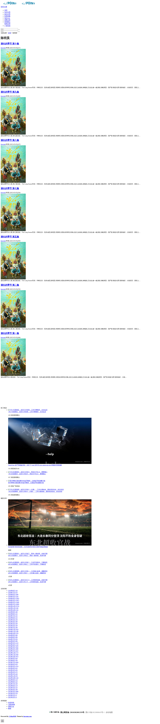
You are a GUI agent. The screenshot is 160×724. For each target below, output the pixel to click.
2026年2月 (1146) (13, 602)
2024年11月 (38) (13, 631)
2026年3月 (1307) (13, 600)
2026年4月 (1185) (13, 598)
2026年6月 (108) (13, 594)
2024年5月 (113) (13, 643)
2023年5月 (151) (13, 666)
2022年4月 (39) (13, 689)
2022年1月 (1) (12, 695)
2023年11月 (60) (13, 654)
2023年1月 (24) (13, 674)
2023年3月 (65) (13, 670)
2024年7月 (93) (13, 639)
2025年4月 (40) (13, 621)
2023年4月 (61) (13, 668)
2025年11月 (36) (13, 608)
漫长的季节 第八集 (10, 140)
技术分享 (7, 12)
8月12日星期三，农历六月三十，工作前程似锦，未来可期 (27, 582)
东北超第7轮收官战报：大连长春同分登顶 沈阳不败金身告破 (28, 547)
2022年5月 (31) (13, 687)
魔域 (9, 708)
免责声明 (11, 702)
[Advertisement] (60, 393)
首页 (5, 10)
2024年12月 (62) (13, 629)
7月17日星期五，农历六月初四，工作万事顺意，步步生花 (27, 412)
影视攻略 (7, 16)
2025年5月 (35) (13, 619)
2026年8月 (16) (13, 590)
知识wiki (7, 18)
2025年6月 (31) (13, 618)
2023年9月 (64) (13, 658)
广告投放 (7, 26)
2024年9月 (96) (13, 635)
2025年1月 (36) (13, 627)
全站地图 (109, 712)
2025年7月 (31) (13, 616)
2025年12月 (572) (13, 606)
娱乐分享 (7, 14)
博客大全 (11, 706)
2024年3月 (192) (13, 647)
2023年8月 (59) (13, 660)
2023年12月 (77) (13, 652)
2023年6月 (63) (13, 664)
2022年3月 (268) (13, 691)
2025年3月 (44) (13, 623)
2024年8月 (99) (13, 637)
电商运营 (7, 24)
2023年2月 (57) (13, 672)
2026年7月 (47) (13, 592)
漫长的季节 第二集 (10, 285)
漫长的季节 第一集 (10, 333)
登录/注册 (4, 7)
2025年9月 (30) (13, 612)
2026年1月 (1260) (13, 604)
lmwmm (3, 48)
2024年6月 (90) (13, 641)
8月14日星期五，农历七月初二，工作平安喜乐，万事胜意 (27, 564)
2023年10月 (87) (13, 656)
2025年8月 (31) (13, 614)
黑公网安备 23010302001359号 (72, 712)
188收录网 (11, 704)
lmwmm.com (27, 716)
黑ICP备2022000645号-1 (95, 712)
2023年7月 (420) (13, 662)
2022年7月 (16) (13, 683)
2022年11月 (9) (13, 676)
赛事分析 (7, 20)
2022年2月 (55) (13, 693)
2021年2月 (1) (12, 697)
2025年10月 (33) (13, 610)
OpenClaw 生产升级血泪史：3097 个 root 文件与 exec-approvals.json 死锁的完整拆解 (35, 465)
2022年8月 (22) (13, 682)
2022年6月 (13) (13, 685)
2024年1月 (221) (13, 651)
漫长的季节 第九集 (10, 92)
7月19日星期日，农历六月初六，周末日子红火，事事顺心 (27, 474)
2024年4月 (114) (13, 645)
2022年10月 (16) (13, 678)
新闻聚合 (7, 22)
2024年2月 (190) (13, 649)
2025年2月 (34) (13, 625)
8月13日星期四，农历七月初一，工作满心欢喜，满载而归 (27, 573)
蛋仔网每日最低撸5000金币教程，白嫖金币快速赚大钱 (26, 482)
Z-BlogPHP (12, 716)
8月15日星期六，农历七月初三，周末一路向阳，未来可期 (27, 555)
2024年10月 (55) (13, 633)
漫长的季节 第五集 (10, 236)
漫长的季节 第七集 (10, 188)
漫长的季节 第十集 (10, 43)
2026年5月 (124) (13, 596)
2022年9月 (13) (13, 680)
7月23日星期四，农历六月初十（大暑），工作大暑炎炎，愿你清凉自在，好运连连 (35, 491)
